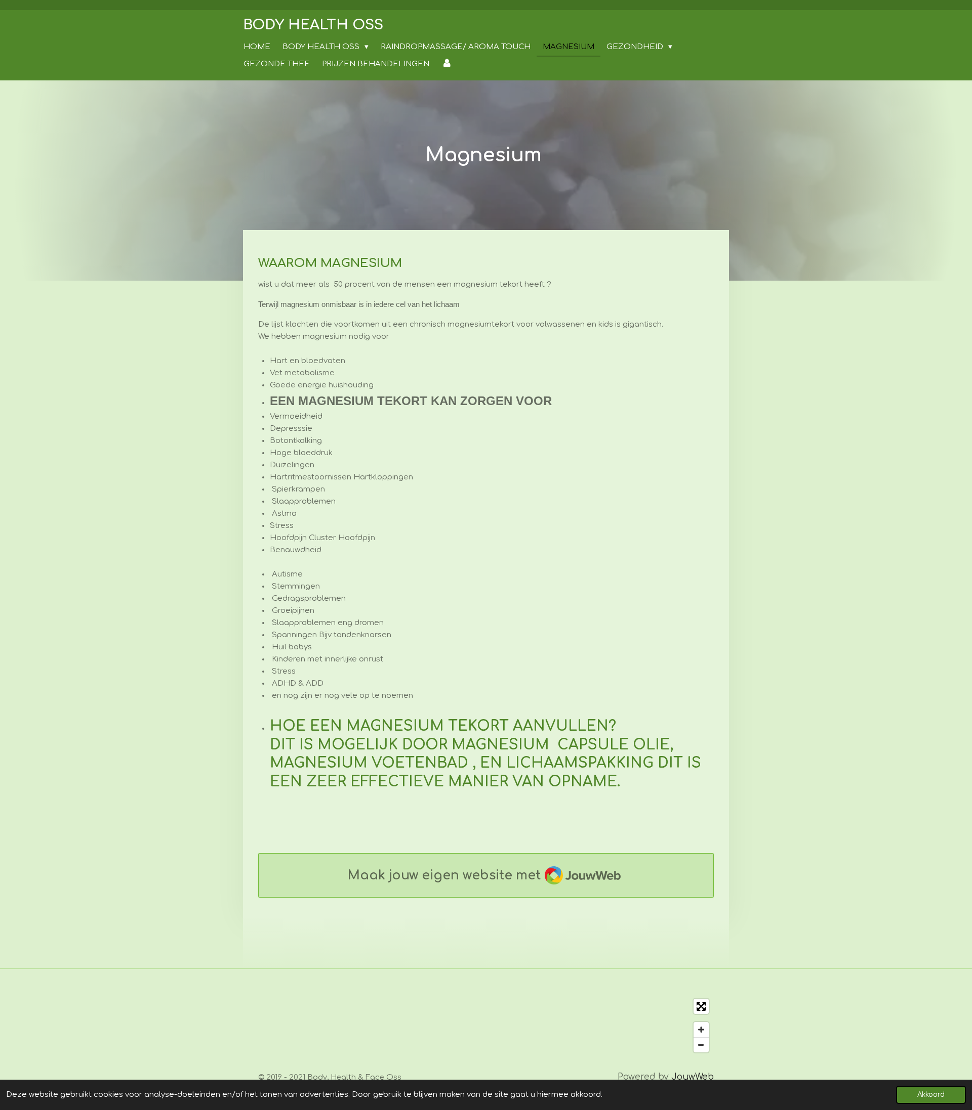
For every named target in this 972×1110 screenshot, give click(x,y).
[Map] (486, 1025)
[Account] (446, 64)
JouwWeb (692, 1077)
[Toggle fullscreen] (701, 1006)
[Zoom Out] (701, 1044)
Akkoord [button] (931, 1094)
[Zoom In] (701, 1029)
